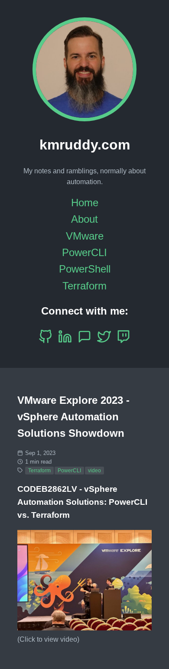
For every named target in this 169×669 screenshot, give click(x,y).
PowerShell (84, 269)
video (94, 470)
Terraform (84, 286)
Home (84, 202)
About (84, 219)
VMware (85, 236)
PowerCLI (84, 252)
